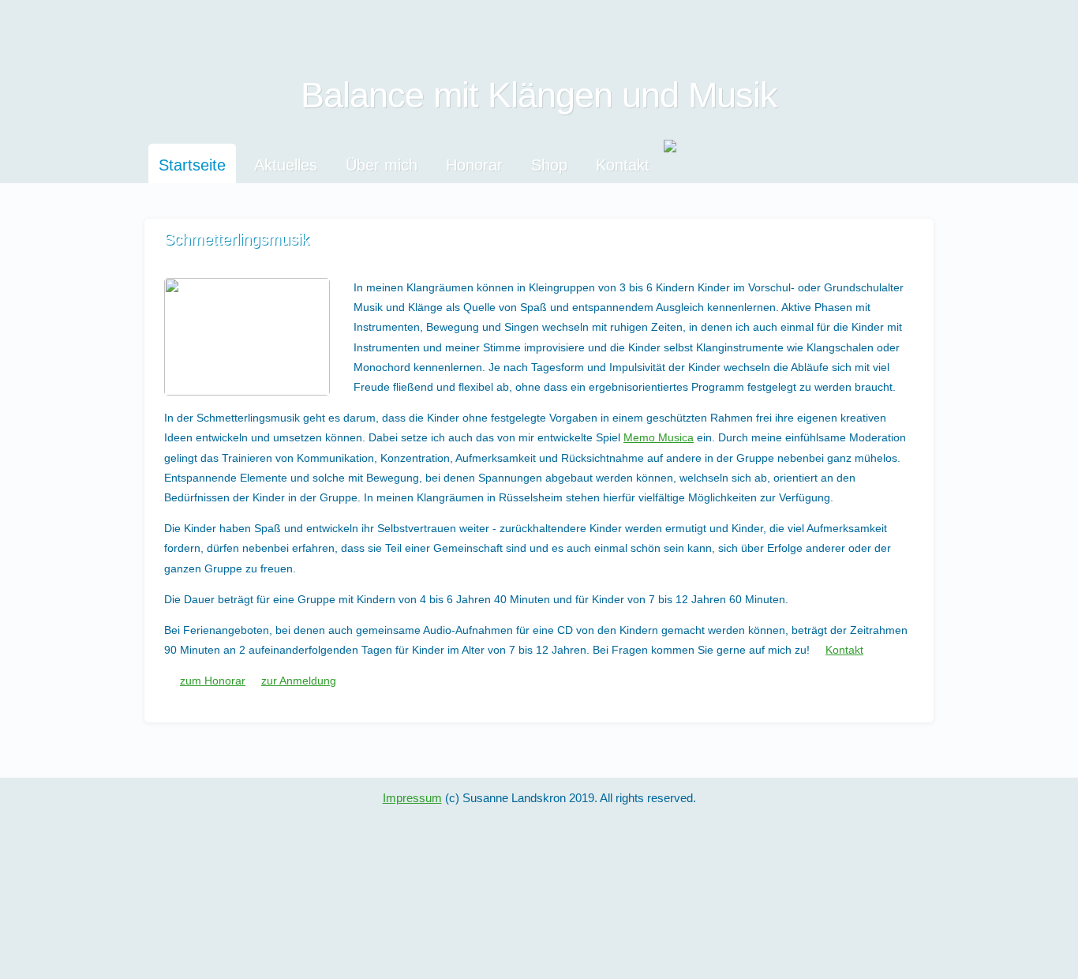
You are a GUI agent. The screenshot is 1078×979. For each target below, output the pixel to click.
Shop (549, 165)
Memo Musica (658, 437)
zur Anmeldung (298, 680)
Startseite (192, 165)
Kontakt (622, 165)
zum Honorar (212, 680)
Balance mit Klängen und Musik (539, 95)
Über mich (381, 165)
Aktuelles (285, 165)
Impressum (412, 798)
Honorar (474, 165)
